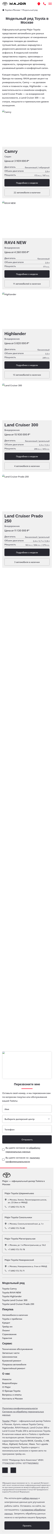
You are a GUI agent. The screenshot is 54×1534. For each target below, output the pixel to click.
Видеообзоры (9, 1383)
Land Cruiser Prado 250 (23, 518)
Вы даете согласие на (23, 1149)
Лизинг (6, 1330)
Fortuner (23, 1443)
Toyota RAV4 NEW (16, 717)
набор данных (30, 1498)
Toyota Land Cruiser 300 (19, 904)
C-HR (46, 1440)
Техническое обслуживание (17, 1349)
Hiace (32, 1443)
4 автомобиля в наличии (27, 465)
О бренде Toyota (11, 1390)
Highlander (15, 333)
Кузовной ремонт (11, 1360)
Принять (27, 1525)
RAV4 (30, 1440)
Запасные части (10, 1352)
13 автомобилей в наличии (27, 374)
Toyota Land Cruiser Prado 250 (22, 1012)
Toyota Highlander (16, 811)
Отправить (27, 1139)
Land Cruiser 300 (21, 425)
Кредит (6, 1322)
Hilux (5, 1443)
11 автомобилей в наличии (27, 283)
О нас (6, 1373)
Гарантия (7, 1338)
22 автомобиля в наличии (27, 192)
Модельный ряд (13, 1282)
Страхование (9, 1334)
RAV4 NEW (15, 242)
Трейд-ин (7, 1326)
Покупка (7, 1309)
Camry (11, 151)
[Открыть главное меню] (50, 3)
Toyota (5, 1420)
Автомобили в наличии (15, 1314)
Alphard (13, 1443)
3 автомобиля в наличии (27, 561)
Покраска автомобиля (14, 1364)
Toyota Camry (14, 628)
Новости (6, 1379)
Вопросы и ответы (12, 1394)
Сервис (7, 1343)
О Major (6, 1386)
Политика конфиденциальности (20, 1408)
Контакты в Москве (12, 1398)
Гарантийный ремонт (13, 1368)
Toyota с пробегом (12, 1318)
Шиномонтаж (9, 1356)
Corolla (38, 1440)
